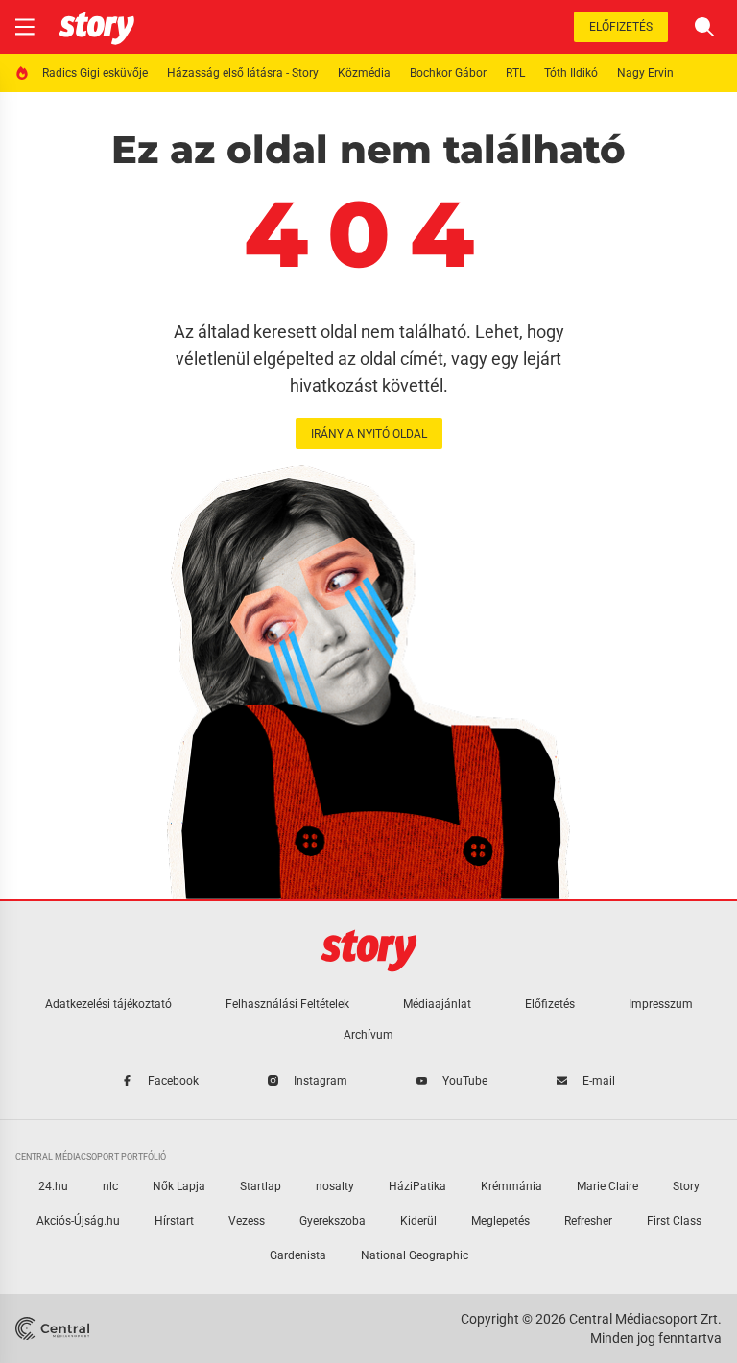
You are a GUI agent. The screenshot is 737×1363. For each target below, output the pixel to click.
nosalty (335, 1186)
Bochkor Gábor (448, 73)
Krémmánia (511, 1186)
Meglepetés (500, 1221)
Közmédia (364, 73)
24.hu (53, 1186)
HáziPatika (417, 1186)
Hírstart (174, 1221)
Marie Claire (607, 1186)
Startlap (260, 1186)
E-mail (598, 1081)
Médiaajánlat (437, 1004)
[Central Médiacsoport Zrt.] (54, 1328)
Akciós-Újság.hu (78, 1221)
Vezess (246, 1221)
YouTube (464, 1081)
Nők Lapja (179, 1186)
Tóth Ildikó (571, 73)
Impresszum (661, 1004)
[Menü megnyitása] (25, 26)
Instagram (320, 1081)
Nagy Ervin (645, 73)
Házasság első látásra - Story (243, 73)
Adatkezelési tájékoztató (108, 1004)
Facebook (173, 1081)
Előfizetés (621, 27)
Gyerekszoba (332, 1221)
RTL (515, 73)
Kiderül (418, 1221)
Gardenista (298, 1255)
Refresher (588, 1221)
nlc (110, 1186)
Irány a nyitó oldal (369, 434)
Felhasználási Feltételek (287, 1004)
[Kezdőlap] (96, 27)
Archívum (368, 1034)
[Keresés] (704, 27)
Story (686, 1186)
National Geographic (414, 1255)
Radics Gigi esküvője (95, 73)
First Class (674, 1221)
